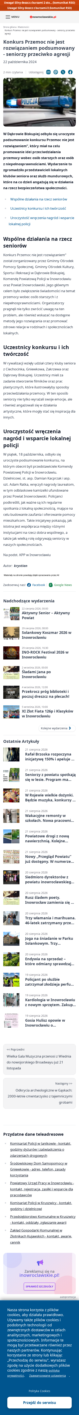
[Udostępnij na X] (63, 72)
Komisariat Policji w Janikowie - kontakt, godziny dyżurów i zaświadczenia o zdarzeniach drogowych (40, 1149)
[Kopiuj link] (48, 72)
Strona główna (9, 27)
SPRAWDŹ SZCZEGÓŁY (39, 1286)
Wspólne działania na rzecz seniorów (38, 199)
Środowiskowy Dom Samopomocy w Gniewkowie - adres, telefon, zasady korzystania (38, 1169)
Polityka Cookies (39, 1391)
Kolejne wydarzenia (54, 728)
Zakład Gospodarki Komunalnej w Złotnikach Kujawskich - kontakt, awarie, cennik (41, 1236)
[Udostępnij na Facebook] (70, 72)
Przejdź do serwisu (39, 1402)
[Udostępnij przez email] (55, 72)
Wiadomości (23, 27)
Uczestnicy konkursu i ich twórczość (38, 208)
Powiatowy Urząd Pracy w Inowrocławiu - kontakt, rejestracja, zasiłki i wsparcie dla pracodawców (42, 1189)
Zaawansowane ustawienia (47, 1376)
